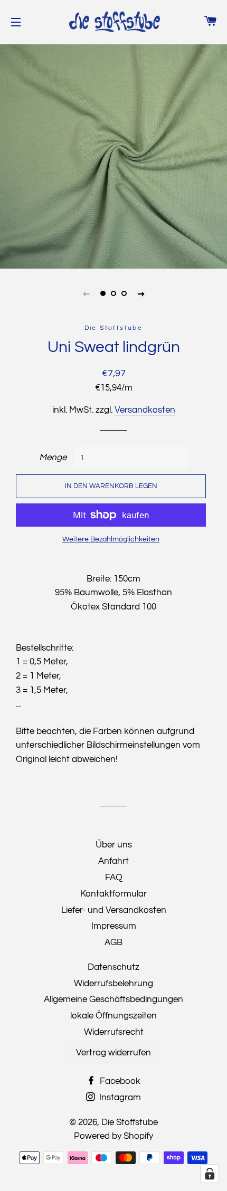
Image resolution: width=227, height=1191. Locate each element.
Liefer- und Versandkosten (113, 910)
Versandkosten (145, 410)
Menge (53, 457)
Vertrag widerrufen (113, 1052)
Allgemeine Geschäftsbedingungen (113, 999)
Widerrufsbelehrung (113, 983)
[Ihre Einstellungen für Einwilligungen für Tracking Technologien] (210, 1174)
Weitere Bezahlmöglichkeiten (110, 539)
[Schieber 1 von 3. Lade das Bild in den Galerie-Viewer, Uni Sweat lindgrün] (103, 293)
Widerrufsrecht (114, 1032)
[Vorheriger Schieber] (86, 293)
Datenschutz (113, 967)
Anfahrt (113, 861)
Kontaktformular (113, 894)
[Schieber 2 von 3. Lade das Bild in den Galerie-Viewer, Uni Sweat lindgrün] (113, 293)
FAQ (113, 877)
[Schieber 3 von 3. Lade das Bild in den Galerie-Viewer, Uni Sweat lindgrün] (124, 293)
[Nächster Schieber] (141, 293)
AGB (113, 942)
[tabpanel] (113, 155)
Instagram (119, 1097)
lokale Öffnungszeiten (113, 1016)
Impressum (113, 926)
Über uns (114, 845)
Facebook (119, 1081)
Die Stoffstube (129, 1122)
